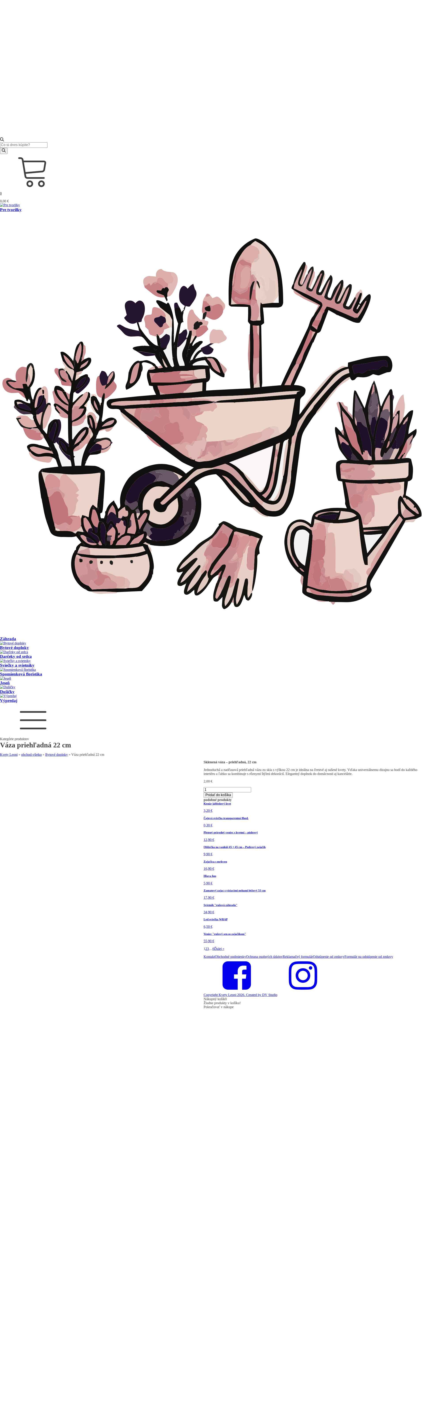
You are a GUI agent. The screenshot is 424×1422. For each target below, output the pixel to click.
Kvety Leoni (9, 754)
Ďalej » (219, 949)
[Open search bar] (2, 140)
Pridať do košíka (218, 795)
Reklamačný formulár (298, 957)
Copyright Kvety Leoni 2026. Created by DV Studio (240, 995)
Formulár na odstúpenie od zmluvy (368, 957)
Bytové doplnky (56, 754)
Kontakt (209, 957)
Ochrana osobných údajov (264, 957)
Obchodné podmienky (230, 957)
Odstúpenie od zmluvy (328, 957)
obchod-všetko (31, 754)
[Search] (4, 151)
